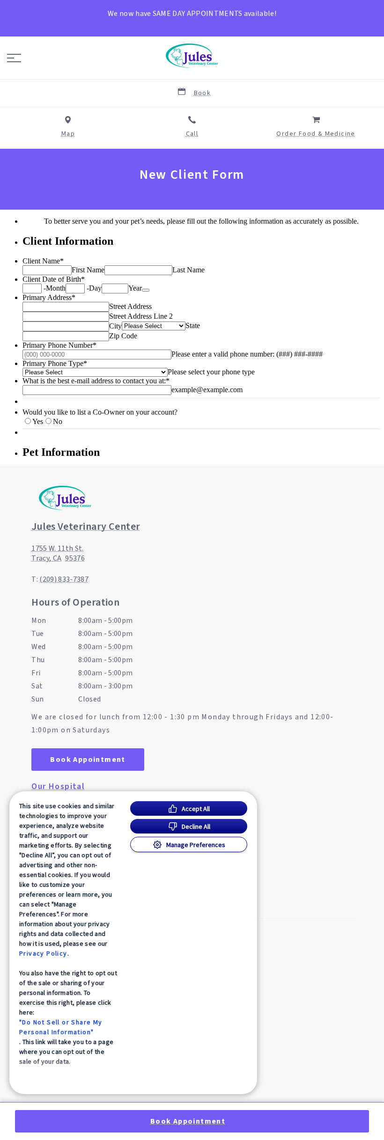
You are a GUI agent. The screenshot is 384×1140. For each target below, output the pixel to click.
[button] (14, 58)
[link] (192, 56)
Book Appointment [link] (87, 759)
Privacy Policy (43, 953)
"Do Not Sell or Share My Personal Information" (61, 1027)
